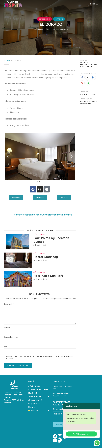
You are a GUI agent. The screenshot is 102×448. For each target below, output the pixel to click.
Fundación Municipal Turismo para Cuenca (88, 64)
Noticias (31, 407)
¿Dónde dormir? (35, 396)
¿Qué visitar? (34, 386)
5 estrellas (59, 19)
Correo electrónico (11, 337)
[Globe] (47, 189)
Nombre (7, 327)
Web (5, 347)
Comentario (9, 304)
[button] (7, 156)
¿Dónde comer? (35, 400)
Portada (7, 60)
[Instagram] (40, 189)
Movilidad (32, 393)
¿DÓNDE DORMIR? (44, 19)
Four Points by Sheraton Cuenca (51, 240)
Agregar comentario (60, 29)
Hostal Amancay (45, 257)
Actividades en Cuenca (38, 389)
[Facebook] (33, 189)
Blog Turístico (34, 403)
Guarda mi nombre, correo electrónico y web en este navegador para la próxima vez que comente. (40, 357)
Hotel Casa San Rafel (48, 276)
